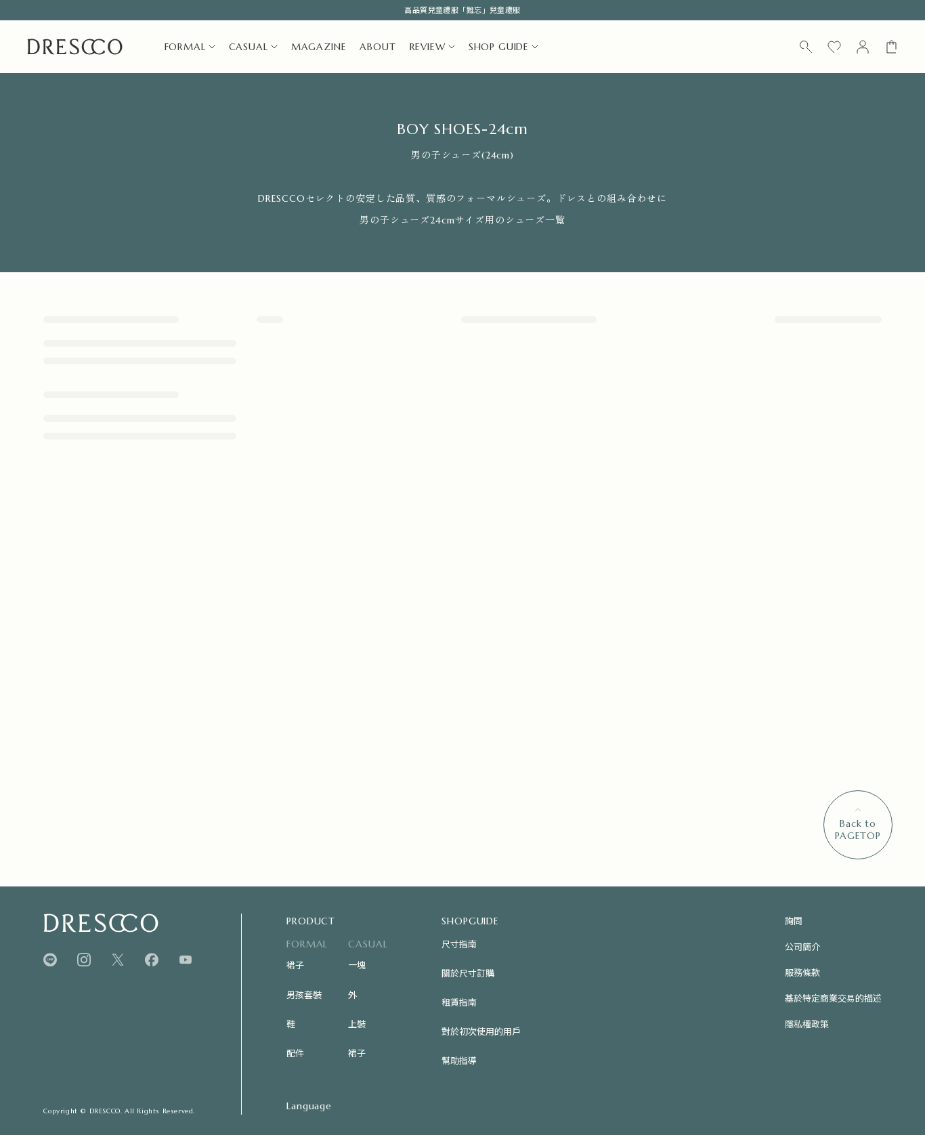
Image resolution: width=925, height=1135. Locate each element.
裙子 (295, 964)
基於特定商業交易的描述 (833, 997)
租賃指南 (459, 1001)
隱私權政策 (807, 1023)
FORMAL (185, 47)
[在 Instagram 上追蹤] (84, 960)
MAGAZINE (319, 47)
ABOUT (377, 47)
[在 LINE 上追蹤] (50, 960)
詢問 (793, 920)
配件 (295, 1052)
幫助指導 (459, 1060)
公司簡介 (802, 946)
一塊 (357, 964)
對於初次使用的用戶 (481, 1031)
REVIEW (428, 47)
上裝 (357, 1023)
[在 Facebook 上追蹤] (151, 960)
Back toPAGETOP (858, 829)
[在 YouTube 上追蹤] (185, 959)
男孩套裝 (304, 994)
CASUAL (248, 47)
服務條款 (802, 972)
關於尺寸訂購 (468, 972)
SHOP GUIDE (499, 47)
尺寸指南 (459, 943)
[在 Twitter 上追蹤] (118, 960)
